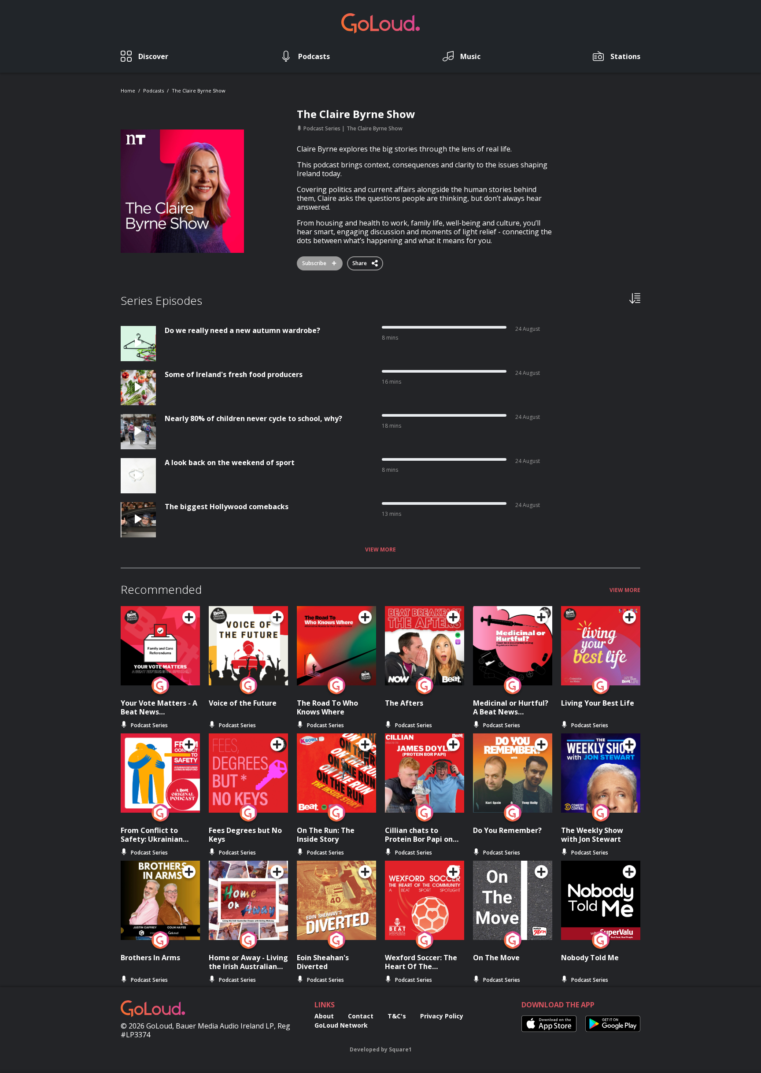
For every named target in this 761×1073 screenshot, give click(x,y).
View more (380, 549)
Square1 (400, 1049)
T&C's (397, 1016)
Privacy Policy (441, 1016)
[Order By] (634, 298)
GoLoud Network (341, 1025)
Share (360, 261)
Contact (360, 1016)
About (324, 1016)
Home (128, 90)
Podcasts (153, 90)
